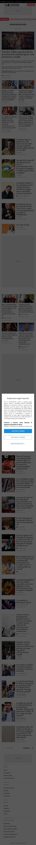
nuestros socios (28, 401)
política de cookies (11, 418)
